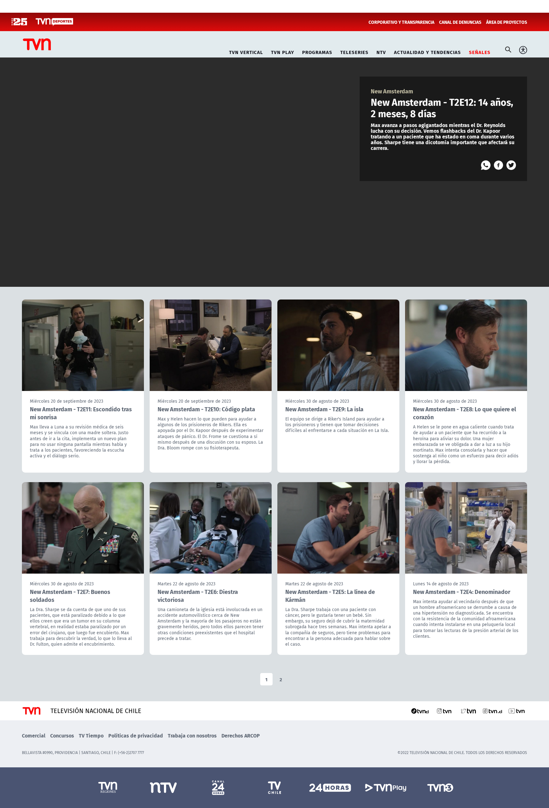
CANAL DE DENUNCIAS (460, 21)
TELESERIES (354, 51)
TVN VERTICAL (246, 51)
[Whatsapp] (486, 165)
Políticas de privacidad (135, 735)
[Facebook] (498, 165)
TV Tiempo (91, 735)
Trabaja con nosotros (192, 735)
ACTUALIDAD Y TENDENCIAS (427, 51)
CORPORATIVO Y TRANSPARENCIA (401, 21)
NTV (381, 51)
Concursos (62, 735)
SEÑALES (480, 51)
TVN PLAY (282, 51)
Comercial (33, 735)
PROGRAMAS (317, 51)
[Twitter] (511, 165)
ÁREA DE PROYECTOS (506, 21)
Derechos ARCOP (240, 735)
